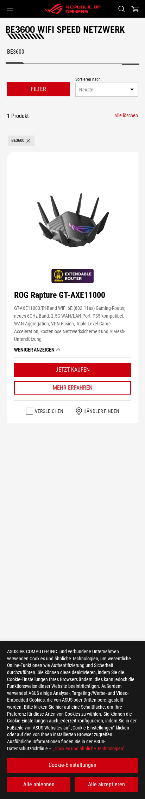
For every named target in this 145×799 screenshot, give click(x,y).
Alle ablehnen (39, 784)
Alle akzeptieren (106, 784)
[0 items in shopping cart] (135, 9)
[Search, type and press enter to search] (121, 9)
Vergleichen (49, 411)
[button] (10, 9)
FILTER (38, 89)
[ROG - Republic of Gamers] (72, 9)
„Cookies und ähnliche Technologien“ (89, 748)
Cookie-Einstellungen (72, 765)
